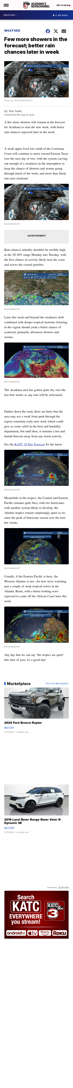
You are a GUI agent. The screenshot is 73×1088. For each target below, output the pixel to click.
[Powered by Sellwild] (63, 887)
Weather (12, 30)
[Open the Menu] (6, 5)
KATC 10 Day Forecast (29, 444)
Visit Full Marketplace (57, 683)
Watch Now (63, 5)
